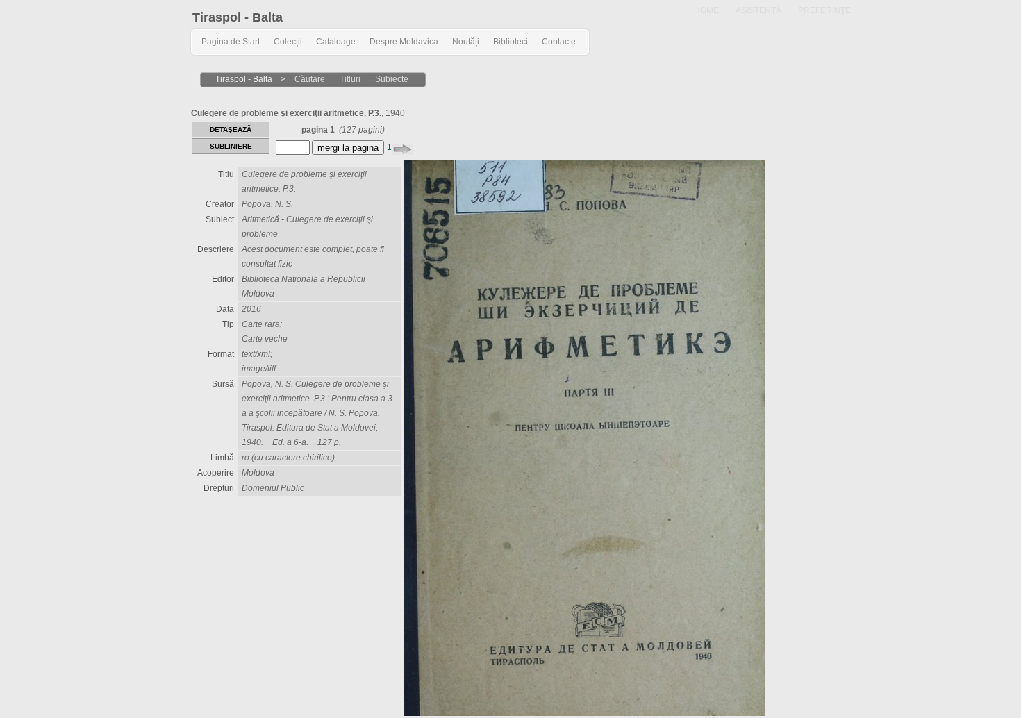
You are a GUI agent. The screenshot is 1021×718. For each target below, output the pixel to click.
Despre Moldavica (404, 42)
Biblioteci (510, 42)
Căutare (309, 79)
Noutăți (465, 42)
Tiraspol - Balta (237, 17)
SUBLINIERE (231, 146)
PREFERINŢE (824, 10)
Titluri (350, 79)
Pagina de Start (230, 42)
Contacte (559, 42)
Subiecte (391, 79)
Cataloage (336, 42)
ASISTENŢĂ (758, 10)
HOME (706, 10)
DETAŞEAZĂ (230, 129)
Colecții (288, 42)
